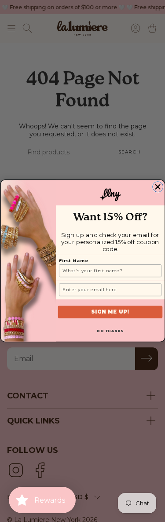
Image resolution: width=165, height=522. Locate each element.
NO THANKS (110, 331)
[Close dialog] (157, 187)
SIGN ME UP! (110, 312)
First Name (73, 260)
